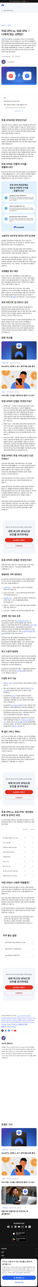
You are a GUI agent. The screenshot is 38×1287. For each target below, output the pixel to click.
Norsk (3, 1022)
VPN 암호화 (20, 671)
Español (19, 1018)
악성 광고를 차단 (20, 722)
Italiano (15, 1020)
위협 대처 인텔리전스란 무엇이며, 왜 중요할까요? (14, 1212)
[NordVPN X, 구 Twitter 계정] (6, 1031)
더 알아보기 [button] (19, 546)
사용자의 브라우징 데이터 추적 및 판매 (15, 107)
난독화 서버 (7, 587)
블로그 (3, 25)
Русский (31, 1022)
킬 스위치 (9, 683)
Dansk (23, 1015)
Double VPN (7, 598)
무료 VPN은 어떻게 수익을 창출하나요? (15, 105)
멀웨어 (15, 297)
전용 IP (13, 696)
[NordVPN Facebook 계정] (9, 1031)
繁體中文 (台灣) (5, 1026)
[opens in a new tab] (8, 1227)
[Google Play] (19, 1239)
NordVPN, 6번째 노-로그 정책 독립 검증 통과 (18, 366)
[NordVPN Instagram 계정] (12, 1031)
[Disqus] (19, 1092)
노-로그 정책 (33, 625)
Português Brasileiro (15, 1022)
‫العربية (18, 1015)
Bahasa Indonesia (6, 1020)
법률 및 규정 (5, 363)
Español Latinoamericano (8, 1018)
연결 (9, 25)
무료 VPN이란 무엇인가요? (12, 101)
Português (25, 1022)
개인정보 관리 (19, 1282)
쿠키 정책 (18, 1272)
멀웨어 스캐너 (16, 726)
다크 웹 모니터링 (16, 705)
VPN (2, 39)
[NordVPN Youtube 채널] (15, 1031)
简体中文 (13, 1026)
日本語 (19, 1020)
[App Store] (19, 1233)
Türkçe (9, 1024)
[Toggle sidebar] (35, 5)
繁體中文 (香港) (23, 1024)
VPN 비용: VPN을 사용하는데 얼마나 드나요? (18, 395)
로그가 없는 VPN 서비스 (22, 621)
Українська (15, 1024)
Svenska (3, 1024)
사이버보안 (4, 1207)
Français (29, 1018)
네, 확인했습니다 (19, 1278)
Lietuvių (24, 1020)
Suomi (24, 1018)
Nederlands (30, 1020)
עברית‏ (34, 1018)
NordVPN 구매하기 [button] (19, 540)
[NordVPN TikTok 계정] (2, 1031)
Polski (7, 1022)
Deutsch (28, 1015)
